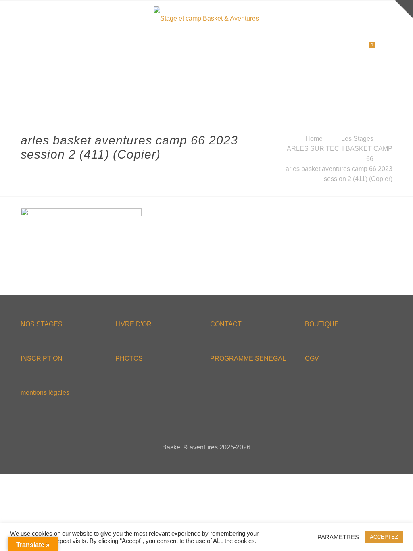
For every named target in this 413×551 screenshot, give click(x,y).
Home (314, 138)
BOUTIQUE (322, 324)
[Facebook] (190, 461)
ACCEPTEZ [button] (384, 537)
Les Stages (357, 138)
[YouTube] (212, 461)
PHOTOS (129, 358)
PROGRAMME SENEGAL (248, 358)
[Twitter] (201, 461)
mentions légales (45, 392)
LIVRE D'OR (133, 324)
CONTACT (226, 324)
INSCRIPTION (42, 358)
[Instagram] (223, 461)
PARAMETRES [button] (338, 537)
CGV (312, 358)
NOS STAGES (42, 324)
